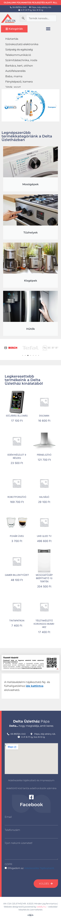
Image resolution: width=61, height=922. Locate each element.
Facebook (31, 804)
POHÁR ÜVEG (17, 536)
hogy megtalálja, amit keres (31, 725)
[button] (48, 28)
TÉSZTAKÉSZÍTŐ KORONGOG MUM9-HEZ (44, 623)
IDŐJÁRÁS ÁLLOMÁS (17, 415)
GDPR (8, 864)
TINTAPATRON (16, 620)
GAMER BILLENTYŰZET (17, 575)
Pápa (31, 721)
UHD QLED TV (44, 536)
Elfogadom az (31, 868)
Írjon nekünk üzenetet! (18, 842)
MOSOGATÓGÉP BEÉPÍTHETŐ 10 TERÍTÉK (44, 578)
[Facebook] (31, 797)
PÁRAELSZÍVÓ (44, 454)
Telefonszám (12, 829)
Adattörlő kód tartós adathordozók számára (31, 788)
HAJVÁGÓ (44, 497)
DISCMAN (44, 415)
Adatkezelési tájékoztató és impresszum (31, 780)
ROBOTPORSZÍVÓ (17, 497)
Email (8, 816)
